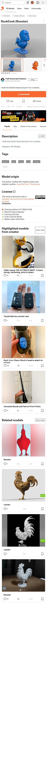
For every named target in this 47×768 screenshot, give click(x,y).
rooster (7, 505)
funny (21, 162)
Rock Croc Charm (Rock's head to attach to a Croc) (23, 361)
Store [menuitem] (19, 8)
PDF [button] (42, 136)
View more (40, 230)
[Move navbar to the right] (44, 8)
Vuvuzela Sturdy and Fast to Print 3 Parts (22, 406)
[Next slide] (44, 65)
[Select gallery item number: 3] (23, 266)
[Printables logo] (2, 9)
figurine (5, 162)
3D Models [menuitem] (10, 8)
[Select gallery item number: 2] (21, 266)
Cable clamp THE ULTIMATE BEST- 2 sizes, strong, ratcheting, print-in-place (23, 271)
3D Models (6, 16)
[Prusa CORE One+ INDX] (23, 116)
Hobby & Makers (19, 16)
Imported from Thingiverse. (28, 184)
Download (24, 94)
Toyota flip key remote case (16, 316)
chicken (36, 162)
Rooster (7, 459)
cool (28, 162)
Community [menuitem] (36, 8)
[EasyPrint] (28, 3)
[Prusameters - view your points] (32, 2)
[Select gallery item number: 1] (19, 266)
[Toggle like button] (5, 275)
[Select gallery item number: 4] (25, 266)
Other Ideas (32, 16)
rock (13, 162)
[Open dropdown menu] (44, 21)
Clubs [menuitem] (26, 8)
